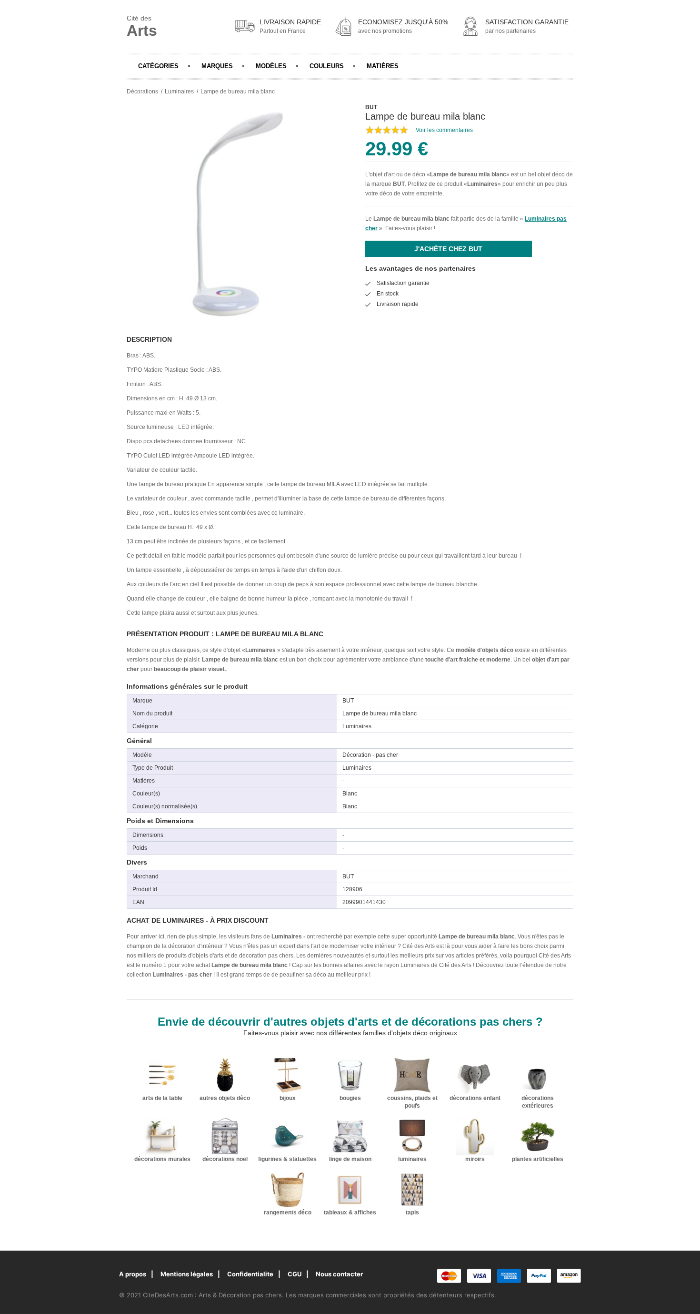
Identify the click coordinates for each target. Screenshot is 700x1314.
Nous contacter (339, 1274)
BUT (399, 184)
